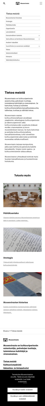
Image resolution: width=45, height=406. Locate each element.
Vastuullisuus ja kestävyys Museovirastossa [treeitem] (20, 39)
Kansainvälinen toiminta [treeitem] (14, 35)
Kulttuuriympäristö (12, 365)
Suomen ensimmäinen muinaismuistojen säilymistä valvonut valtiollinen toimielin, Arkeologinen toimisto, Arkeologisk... (20, 310)
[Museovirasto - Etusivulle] (22, 3)
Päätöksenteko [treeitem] (11, 25)
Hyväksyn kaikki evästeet (22, 390)
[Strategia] (22, 240)
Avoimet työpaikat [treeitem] (12, 42)
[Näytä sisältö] (37, 35)
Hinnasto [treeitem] (9, 56)
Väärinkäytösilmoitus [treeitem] (13, 60)
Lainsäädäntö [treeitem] (10, 32)
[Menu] (41, 3)
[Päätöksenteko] (22, 195)
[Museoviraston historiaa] (22, 284)
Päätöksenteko (11, 213)
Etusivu (6, 331)
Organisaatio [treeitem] (10, 28)
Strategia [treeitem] (9, 21)
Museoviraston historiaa (15, 303)
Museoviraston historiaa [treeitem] (14, 18)
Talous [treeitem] (8, 49)
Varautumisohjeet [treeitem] (12, 53)
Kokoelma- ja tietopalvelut (16, 368)
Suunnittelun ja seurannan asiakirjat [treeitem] (18, 46)
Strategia (8, 258)
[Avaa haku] (4, 3)
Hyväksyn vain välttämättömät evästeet (22, 397)
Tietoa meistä (12, 14)
